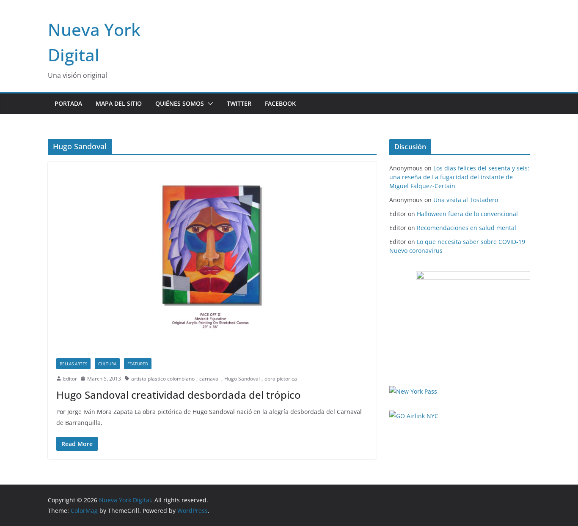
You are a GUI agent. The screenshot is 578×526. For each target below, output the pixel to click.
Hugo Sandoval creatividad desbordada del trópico (178, 395)
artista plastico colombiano (163, 378)
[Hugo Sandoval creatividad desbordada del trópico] (212, 255)
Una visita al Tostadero (465, 200)
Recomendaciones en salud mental (466, 228)
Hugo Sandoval (242, 378)
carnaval (209, 378)
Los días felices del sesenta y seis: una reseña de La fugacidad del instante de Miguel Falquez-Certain (459, 177)
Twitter (239, 103)
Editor (70, 378)
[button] (208, 104)
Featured (137, 364)
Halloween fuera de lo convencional (467, 214)
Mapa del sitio (119, 103)
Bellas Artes (73, 364)
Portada (68, 103)
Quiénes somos (179, 103)
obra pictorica (280, 378)
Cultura (107, 364)
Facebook (280, 103)
